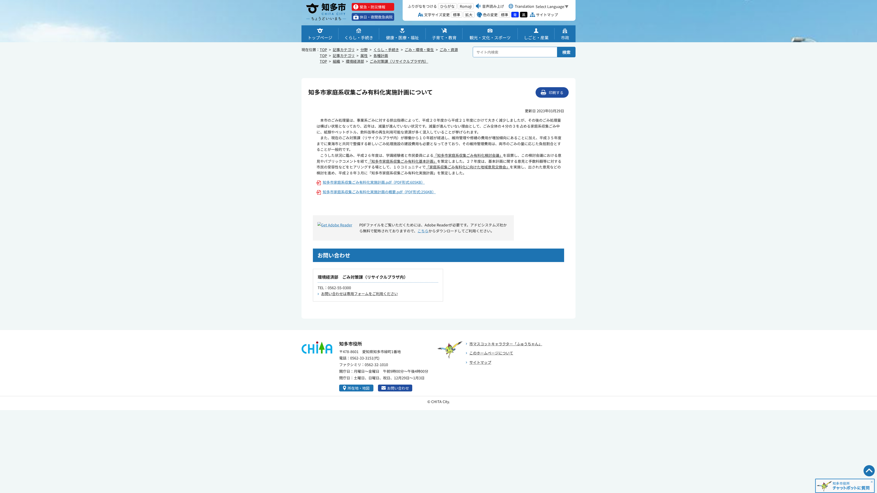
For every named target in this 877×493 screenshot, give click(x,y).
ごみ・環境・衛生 (419, 49)
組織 (336, 61)
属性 (364, 55)
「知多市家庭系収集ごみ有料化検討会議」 (468, 155)
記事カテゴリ (344, 49)
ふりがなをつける (422, 6)
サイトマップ (480, 362)
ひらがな (447, 6)
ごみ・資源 (449, 49)
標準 (456, 14)
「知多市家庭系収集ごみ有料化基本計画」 (402, 161)
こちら (422, 230)
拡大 (469, 14)
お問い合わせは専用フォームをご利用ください (359, 293)
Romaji (466, 6)
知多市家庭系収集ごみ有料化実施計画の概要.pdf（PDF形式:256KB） (379, 191)
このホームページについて (491, 353)
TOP (323, 49)
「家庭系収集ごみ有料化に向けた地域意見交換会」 (468, 167)
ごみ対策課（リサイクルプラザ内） (399, 61)
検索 (566, 52)
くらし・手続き (386, 49)
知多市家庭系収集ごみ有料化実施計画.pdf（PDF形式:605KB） (374, 182)
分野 (364, 49)
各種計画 (380, 55)
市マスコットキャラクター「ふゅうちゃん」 (505, 343)
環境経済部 (355, 61)
